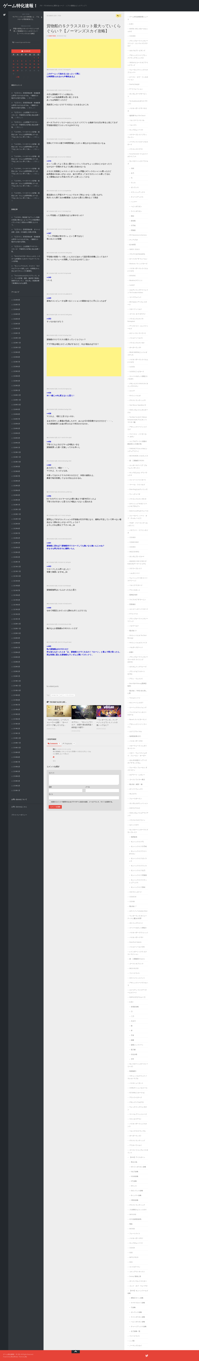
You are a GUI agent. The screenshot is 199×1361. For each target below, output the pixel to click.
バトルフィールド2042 (137, 947)
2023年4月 (16, 490)
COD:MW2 (132, 547)
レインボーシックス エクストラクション (137, 953)
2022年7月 (16, 533)
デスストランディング (137, 1140)
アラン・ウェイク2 (136, 679)
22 (34, 67)
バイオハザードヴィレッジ (138, 933)
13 (26, 64)
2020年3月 (16, 667)
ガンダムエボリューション (138, 803)
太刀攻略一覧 (135, 1331)
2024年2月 (16, 443)
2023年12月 (17, 452)
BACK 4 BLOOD (133, 968)
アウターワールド (135, 1145)
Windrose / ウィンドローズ (138, 264)
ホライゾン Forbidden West (138, 911)
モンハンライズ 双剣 (138, 887)
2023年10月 (17, 462)
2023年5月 (16, 486)
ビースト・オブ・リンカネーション (137, 78)
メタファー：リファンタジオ (137, 531)
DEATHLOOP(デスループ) (137, 997)
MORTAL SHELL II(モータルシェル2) (137, 30)
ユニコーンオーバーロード (138, 609)
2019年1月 (16, 733)
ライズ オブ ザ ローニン (137, 600)
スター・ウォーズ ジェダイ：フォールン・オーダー (137, 754)
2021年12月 (17, 567)
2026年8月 (16, 300)
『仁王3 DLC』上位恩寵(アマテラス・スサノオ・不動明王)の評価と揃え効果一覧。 (25, 115)
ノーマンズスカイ (69, 695)
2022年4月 (16, 548)
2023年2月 (16, 500)
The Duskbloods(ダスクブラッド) (137, 102)
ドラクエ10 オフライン (137, 820)
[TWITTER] (4, 14)
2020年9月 (16, 638)
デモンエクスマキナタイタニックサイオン (137, 385)
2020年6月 (16, 652)
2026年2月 (16, 328)
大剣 (132, 168)
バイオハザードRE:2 (136, 1238)
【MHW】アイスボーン (137, 1157)
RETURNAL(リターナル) (137, 1093)
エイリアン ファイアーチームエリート (137, 991)
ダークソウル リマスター (138, 1281)
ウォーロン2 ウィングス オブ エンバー (137, 71)
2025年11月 (17, 343)
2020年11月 (17, 629)
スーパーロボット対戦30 (137, 928)
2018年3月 (16, 781)
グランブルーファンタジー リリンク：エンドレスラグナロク (137, 43)
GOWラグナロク (134, 808)
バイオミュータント (136, 1083)
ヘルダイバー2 (134, 573)
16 (38, 64)
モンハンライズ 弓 (137, 842)
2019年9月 (16, 695)
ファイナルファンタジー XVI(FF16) (136, 713)
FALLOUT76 (132, 794)
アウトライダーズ (135, 1097)
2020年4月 (16, 662)
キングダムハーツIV (136, 130)
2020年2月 (16, 671)
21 (30, 67)
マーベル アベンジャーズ (138, 1114)
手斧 (132, 1035)
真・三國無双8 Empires (137, 959)
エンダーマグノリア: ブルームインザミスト (137, 466)
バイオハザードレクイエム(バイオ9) (137, 269)
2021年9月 (16, 581)
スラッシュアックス (138, 192)
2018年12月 (17, 738)
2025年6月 (16, 367)
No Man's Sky (52, 16)
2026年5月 (16, 314)
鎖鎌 (132, 1040)
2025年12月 (17, 338)
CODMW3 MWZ (134, 542)
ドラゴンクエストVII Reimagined (135, 320)
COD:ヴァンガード (135, 892)
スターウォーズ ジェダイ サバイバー (137, 747)
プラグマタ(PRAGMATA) (137, 254)
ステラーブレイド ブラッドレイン (137, 136)
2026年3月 (16, 324)
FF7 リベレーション (136, 89)
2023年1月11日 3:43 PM (64, 749)
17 (13, 67)
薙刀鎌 (133, 1050)
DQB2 (131, 1253)
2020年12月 (17, 624)
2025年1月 (16, 390)
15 (34, 64)
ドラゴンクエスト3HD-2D (137, 499)
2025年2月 (16, 386)
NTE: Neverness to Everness (138, 235)
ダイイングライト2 (136, 923)
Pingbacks (69, 744)
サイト (51, 794)
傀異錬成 (134, 837)
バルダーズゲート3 (136, 647)
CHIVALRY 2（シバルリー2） (138, 1088)
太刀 (132, 173)
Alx (26, 1357)
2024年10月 (17, 405)
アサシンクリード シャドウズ (137, 428)
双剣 (132, 216)
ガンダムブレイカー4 (136, 556)
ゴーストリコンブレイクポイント (137, 1151)
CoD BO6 (132, 367)
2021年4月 (16, 605)
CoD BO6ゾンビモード (136, 371)
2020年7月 (16, 648)
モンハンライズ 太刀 (138, 870)
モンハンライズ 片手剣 (139, 846)
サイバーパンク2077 (136, 703)
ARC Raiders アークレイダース (137, 303)
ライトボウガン (136, 211)
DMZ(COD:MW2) (134, 552)
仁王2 (131, 1002)
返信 (54, 761)
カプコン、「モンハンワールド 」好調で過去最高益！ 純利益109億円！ (83, 724)
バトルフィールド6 (136, 338)
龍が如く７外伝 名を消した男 (137, 692)
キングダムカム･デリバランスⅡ (137, 474)
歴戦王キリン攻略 (137, 1298)
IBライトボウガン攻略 (138, 1167)
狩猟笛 (133, 230)
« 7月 (17, 77)
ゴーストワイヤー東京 (137, 779)
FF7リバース (133, 614)
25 (17, 71)
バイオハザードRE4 (136, 741)
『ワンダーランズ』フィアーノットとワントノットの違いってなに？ (107, 722)
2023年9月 (16, 467)
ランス (133, 183)
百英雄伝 (132, 604)
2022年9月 (16, 524)
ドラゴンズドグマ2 (136, 149)
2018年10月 (17, 748)
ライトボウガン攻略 (138, 1317)
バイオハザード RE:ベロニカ (137, 109)
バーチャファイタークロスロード (137, 143)
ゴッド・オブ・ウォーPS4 (138, 1286)
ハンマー (134, 202)
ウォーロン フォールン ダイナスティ (137, 769)
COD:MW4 (132, 36)
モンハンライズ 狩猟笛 (139, 875)
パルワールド (134, 626)
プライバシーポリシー (19, 815)
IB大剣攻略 (134, 1176)
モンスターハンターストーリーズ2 (137, 1065)
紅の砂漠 (132, 245)
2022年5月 (16, 543)
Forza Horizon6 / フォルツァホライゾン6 (137, 155)
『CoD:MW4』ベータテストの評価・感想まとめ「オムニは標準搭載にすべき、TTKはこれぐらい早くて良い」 (25, 134)
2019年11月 (17, 686)
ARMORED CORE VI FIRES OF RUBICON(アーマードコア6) (137, 562)
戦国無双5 (132, 1071)
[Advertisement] (84, 53)
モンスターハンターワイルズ (137, 162)
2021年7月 (16, 590)
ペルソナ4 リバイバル (136, 120)
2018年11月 (17, 743)
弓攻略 (133, 1307)
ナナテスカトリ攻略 (138, 1303)
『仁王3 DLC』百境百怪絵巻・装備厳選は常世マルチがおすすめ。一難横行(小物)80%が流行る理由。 (25, 95)
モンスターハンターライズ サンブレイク (137, 831)
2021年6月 (16, 595)
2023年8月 (16, 471)
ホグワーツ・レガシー (137, 775)
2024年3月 (16, 438)
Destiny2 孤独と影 (135, 1276)
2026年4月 (16, 319)
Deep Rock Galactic (135, 942)
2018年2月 (16, 786)
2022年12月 (17, 509)
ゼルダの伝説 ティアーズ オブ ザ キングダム (137, 761)
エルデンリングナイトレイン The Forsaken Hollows (137, 291)
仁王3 (131, 24)
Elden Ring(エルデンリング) (138, 489)
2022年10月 (17, 519)
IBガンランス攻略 (137, 1191)
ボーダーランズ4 (135, 347)
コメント (52, 773)
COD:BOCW (132, 897)
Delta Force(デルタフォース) (138, 511)
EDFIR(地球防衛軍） (136, 1219)
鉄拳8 (131, 652)
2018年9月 (16, 752)
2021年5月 (16, 600)
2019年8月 (16, 700)
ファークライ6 (134, 973)
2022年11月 (17, 514)
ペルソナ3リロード (136, 585)
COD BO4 (132, 1248)
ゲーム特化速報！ (20, 5)
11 (17, 64)
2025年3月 (16, 381)
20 (26, 67)
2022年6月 (16, 538)
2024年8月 (16, 414)
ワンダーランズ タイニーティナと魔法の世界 (137, 917)
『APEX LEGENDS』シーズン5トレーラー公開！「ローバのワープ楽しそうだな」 (57, 722)
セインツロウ (134, 825)
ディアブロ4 (133, 240)
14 (30, 64)
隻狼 (130, 1224)
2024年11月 (17, 400)
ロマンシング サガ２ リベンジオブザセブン (137, 505)
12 (22, 64)
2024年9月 (16, 409)
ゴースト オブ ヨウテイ (137, 314)
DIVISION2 (132, 276)
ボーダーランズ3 (135, 1136)
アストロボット (134, 590)
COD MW (132, 901)
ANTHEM (132, 1229)
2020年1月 (16, 676)
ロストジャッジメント (137, 978)
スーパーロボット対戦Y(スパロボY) (137, 377)
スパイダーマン (134, 1267)
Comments (55, 744)
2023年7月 (16, 476)
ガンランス (135, 187)
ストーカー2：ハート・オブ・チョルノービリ (137, 517)
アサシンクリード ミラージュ (137, 725)
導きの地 (134, 1162)
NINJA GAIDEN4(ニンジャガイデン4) (137, 353)
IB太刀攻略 (134, 1172)
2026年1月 (16, 333)
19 (22, 67)
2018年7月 (16, 762)
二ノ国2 (132, 1341)
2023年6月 (16, 481)
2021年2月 (16, 614)
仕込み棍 (134, 1054)
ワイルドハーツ (134, 698)
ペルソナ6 (132, 125)
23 (38, 67)
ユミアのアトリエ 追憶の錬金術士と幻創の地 (137, 442)
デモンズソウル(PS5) (136, 1102)
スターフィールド (135, 309)
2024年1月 (16, 447)
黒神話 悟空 (133, 595)
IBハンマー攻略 (136, 1195)
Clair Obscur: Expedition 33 (137, 405)
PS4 (59, 16)
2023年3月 (16, 495)
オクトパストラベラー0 (137, 333)
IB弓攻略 (134, 1181)
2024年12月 (17, 395)
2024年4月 (16, 433)
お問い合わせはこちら (19, 807)
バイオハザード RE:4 (136, 937)
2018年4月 (16, 776)
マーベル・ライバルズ (137, 485)
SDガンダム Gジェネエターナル (137, 411)
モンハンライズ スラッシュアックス (138, 881)
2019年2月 (16, 729)
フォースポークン (135, 799)
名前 (50, 787)
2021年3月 (16, 609)
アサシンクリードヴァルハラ (137, 984)
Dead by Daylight (134, 84)
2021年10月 (17, 576)
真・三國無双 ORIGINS (136, 461)
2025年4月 (16, 376)
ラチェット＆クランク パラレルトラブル (137, 1077)
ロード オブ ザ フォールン (138, 259)
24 (13, 71)
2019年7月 (16, 705)
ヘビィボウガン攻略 (138, 1322)
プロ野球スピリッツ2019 (137, 1210)
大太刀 (133, 1021)
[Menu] (192, 13)
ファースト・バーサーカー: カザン (136, 435)
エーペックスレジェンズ (137, 707)
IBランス (134, 1186)
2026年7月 (16, 305)
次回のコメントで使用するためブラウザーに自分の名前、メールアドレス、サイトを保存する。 (82, 802)
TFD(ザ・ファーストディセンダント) (137, 524)
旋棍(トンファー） (137, 1045)
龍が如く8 (132, 631)
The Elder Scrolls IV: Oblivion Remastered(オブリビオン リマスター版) (137, 419)
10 (13, 64)
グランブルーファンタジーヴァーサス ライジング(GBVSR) (137, 659)
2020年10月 (17, 633)
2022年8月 (16, 528)
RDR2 (131, 1262)
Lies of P (132, 391)
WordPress (14, 1357)
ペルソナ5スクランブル (137, 1131)
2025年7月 (16, 362)
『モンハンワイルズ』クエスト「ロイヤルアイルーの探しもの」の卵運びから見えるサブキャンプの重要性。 (25, 268)
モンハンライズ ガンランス (138, 860)
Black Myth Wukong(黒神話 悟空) (136, 685)
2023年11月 (17, 457)
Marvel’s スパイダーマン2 (137, 719)
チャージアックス (137, 197)
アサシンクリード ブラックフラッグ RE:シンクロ (137, 56)
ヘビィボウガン (136, 206)
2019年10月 (17, 690)
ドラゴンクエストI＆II (136, 343)
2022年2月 (16, 557)
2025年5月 (16, 371)
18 (17, 67)
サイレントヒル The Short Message (137, 636)
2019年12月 (17, 681)
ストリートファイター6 (137, 480)
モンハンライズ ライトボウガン (138, 852)
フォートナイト (134, 1233)
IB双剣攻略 (134, 1200)
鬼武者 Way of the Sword (137, 115)
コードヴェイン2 (135, 297)
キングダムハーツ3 (136, 1243)
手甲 (132, 1059)
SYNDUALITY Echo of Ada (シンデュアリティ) (137, 450)
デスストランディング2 (137, 400)
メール (87, 787)
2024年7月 (16, 419)
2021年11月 (17, 571)
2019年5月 (16, 714)
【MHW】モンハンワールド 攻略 (137, 1292)
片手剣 (133, 225)
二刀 (132, 1016)
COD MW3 (132, 537)
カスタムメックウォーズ (137, 667)
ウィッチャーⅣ (134, 494)
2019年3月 (16, 724)
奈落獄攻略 (135, 1007)
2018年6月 (16, 767)
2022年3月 (16, 552)
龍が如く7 (132, 906)
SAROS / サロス (134, 249)
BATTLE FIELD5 (133, 1257)
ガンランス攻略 (136, 1312)
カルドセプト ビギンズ (137, 50)
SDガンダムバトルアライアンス (137, 814)
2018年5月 (16, 771)
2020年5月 (16, 657)
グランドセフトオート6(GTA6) (136, 673)
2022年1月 (16, 562)
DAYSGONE (132, 1214)
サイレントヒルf (135, 396)
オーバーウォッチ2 (136, 789)
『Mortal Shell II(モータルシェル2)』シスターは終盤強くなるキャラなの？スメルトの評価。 (25, 258)
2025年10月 (17, 347)
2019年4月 (16, 719)
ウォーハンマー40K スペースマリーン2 (137, 579)
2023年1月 (16, 505)
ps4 (61, 695)
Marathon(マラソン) (135, 280)
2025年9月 (16, 352)
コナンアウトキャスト (137, 1272)
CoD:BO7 (132, 285)
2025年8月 (16, 357)
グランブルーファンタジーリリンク (137, 620)
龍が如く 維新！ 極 (135, 784)
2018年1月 (16, 790)
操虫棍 (133, 221)
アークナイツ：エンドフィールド (137, 327)
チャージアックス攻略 (138, 1326)
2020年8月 (16, 643)
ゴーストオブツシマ (136, 964)
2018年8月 (16, 757)
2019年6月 (16, 709)
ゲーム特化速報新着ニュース (137, 18)
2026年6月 (16, 309)
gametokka (52, 36)
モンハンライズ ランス (139, 866)
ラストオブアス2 (135, 1119)
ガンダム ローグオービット (137, 95)
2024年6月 (16, 424)
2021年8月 (16, 586)
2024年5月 (16, 428)
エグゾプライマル (135, 731)
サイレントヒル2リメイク (138, 643)
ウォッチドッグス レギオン (137, 1108)
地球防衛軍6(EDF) (135, 736)
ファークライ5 (134, 1336)
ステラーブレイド (135, 568)
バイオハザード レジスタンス (137, 1125)
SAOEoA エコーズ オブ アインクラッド (137, 64)
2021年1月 (16, 619)
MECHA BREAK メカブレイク (138, 456)
